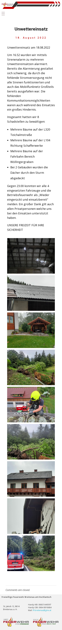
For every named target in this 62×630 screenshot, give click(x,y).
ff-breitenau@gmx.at (42, 610)
